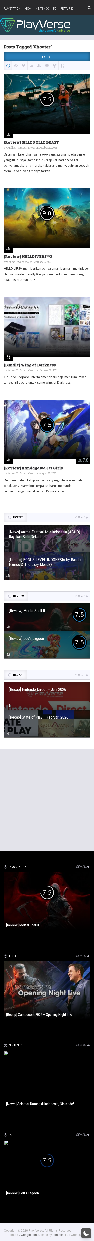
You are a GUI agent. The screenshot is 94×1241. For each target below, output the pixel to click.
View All (79, 517)
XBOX (28, 8)
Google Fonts (30, 1234)
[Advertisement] (47, 798)
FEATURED (67, 8)
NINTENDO (42, 8)
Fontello (58, 1234)
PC (55, 8)
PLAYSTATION (12, 8)
